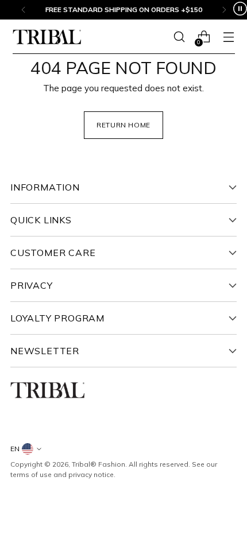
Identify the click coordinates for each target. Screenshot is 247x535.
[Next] (224, 10)
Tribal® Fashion (98, 464)
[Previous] (23, 10)
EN (15, 448)
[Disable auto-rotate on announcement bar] (240, 10)
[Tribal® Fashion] (47, 37)
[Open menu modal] (229, 37)
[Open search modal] (179, 37)
